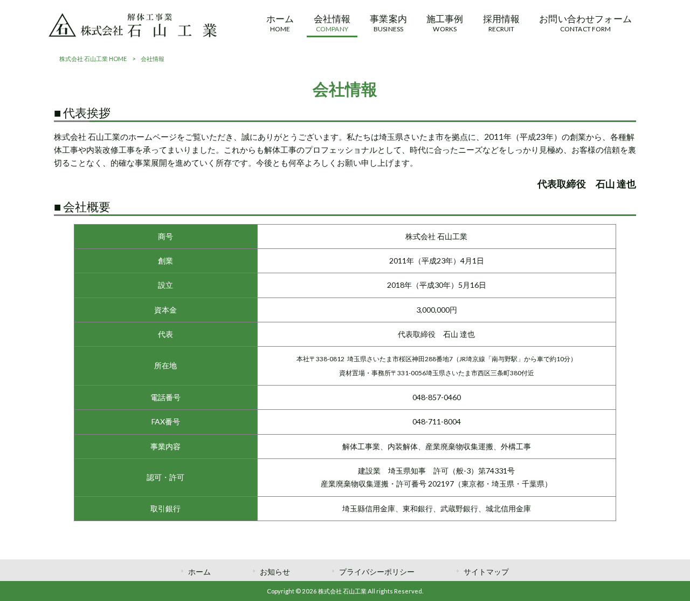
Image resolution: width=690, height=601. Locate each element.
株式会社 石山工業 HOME (93, 58)
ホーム (199, 571)
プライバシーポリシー (377, 571)
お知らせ (275, 571)
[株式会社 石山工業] (133, 34)
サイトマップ (486, 571)
